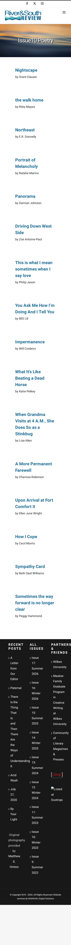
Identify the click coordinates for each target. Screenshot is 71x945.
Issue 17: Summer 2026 (35, 666)
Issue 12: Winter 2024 (35, 790)
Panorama (25, 196)
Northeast (25, 130)
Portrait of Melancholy (26, 163)
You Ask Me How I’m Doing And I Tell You (35, 308)
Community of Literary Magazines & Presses (57, 746)
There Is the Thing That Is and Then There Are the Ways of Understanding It (14, 732)
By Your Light (13, 814)
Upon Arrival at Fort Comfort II (34, 503)
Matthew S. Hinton (14, 861)
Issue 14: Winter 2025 (35, 740)
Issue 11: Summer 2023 (35, 815)
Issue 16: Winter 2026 (35, 690)
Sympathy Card (30, 567)
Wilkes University (57, 664)
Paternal (14, 688)
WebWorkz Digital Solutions (41, 898)
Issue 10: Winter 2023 (35, 840)
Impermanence (30, 342)
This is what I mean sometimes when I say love (34, 269)
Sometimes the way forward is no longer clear (34, 603)
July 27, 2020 (13, 794)
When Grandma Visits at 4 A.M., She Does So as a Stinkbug (34, 424)
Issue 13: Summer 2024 (35, 765)
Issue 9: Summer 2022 (35, 864)
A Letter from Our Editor (14, 669)
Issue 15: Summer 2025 (35, 715)
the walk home (29, 100)
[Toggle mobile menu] (64, 12)
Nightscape (26, 70)
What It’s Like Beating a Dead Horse (29, 378)
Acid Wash (14, 778)
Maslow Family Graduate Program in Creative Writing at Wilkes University (57, 700)
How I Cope (26, 537)
